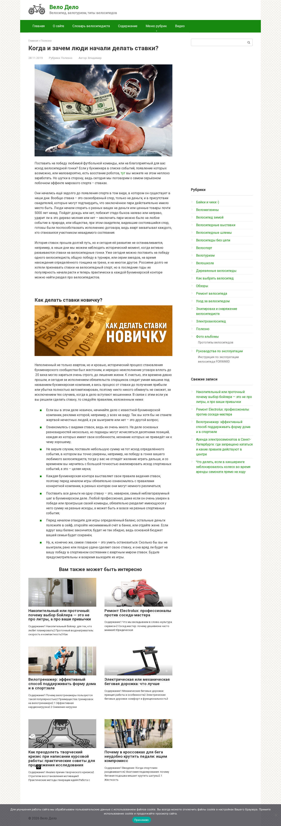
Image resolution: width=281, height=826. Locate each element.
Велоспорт (204, 248)
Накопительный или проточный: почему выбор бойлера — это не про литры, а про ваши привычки (59, 615)
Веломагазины (207, 210)
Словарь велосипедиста (91, 26)
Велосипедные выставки (215, 225)
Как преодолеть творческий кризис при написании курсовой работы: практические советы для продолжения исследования (61, 758)
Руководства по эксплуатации (219, 351)
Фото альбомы (207, 337)
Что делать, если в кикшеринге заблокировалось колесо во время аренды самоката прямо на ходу (223, 467)
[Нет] (276, 815)
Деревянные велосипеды (216, 271)
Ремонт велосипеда (211, 293)
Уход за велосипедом (213, 301)
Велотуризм (205, 255)
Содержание (127, 26)
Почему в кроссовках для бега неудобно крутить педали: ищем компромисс (136, 756)
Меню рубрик (156, 26)
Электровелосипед (211, 321)
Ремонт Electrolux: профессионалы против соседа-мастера (138, 612)
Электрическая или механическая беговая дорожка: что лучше (137, 681)
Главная (39, 26)
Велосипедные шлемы (214, 233)
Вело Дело (64, 7)
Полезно (66, 57)
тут (123, 173)
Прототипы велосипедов (215, 342)
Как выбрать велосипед (215, 278)
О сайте (58, 26)
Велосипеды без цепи (213, 240)
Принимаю (141, 819)
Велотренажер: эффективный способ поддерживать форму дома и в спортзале (62, 683)
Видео (180, 26)
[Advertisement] (222, 115)
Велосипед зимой (209, 217)
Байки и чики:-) (207, 202)
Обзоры (202, 286)
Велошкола (205, 263)
